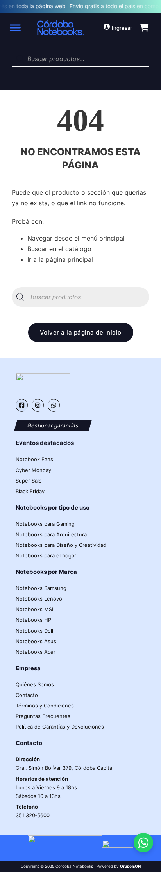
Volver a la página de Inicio (81, 332)
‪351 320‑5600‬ (33, 810)
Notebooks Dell (34, 631)
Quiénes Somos (35, 684)
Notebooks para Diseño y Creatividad (61, 545)
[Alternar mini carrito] (144, 28)
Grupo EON (130, 866)
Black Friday (30, 491)
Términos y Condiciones (45, 705)
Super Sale (29, 481)
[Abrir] (14, 27)
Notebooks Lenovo (39, 598)
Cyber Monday (33, 470)
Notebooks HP (33, 620)
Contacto (27, 695)
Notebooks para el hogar (46, 555)
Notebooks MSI (34, 609)
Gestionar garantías (53, 425)
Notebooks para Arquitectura (51, 534)
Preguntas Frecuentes (43, 716)
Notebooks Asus (36, 641)
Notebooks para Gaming (45, 524)
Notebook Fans (34, 459)
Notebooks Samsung (41, 588)
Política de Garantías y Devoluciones (60, 727)
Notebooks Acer (35, 652)
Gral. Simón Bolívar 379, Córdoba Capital (64, 763)
